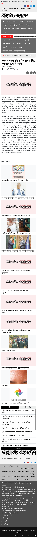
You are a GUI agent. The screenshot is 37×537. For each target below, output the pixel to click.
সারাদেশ (15, 21)
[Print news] (34, 72)
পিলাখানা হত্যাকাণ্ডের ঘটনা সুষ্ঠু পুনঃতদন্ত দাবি (15, 368)
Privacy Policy (13, 458)
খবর (30, 44)
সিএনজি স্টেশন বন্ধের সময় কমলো (15, 436)
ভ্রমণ (8, 477)
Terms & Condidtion (24, 458)
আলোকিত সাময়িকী (19, 51)
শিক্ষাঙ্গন (23, 29)
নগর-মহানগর (6, 44)
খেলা (25, 44)
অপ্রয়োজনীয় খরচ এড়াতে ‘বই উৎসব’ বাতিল (15, 180)
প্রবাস (32, 469)
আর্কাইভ (4, 11)
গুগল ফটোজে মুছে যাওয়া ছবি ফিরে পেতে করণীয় (16, 403)
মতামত (28, 471)
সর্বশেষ (10, 407)
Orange (33, 536)
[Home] (3, 21)
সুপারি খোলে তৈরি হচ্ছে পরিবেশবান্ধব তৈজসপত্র (16, 233)
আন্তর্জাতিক (30, 21)
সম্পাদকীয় (14, 47)
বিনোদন (28, 25)
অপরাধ (33, 477)
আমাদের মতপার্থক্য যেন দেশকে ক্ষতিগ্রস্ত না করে (16, 216)
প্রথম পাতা (10, 40)
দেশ (13, 44)
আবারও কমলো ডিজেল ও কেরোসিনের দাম (17, 445)
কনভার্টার (29, 8)
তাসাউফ (21, 47)
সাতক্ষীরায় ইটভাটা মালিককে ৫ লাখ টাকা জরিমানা (19, 432)
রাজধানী (4, 471)
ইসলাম (21, 25)
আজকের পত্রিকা (7, 515)
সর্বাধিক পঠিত (27, 407)
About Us (5, 458)
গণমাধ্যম (23, 471)
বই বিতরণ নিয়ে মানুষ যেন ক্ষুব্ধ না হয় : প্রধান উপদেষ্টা (18, 198)
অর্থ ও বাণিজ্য (13, 25)
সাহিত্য (23, 477)
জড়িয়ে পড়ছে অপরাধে (8, 350)
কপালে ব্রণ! (5, 385)
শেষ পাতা (18, 40)
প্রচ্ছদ (4, 40)
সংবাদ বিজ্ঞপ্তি (6, 29)
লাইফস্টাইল (15, 29)
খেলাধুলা (5, 25)
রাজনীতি (22, 21)
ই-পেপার (22, 8)
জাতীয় (8, 21)
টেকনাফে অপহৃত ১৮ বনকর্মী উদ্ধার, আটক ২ (17, 428)
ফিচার (32, 466)
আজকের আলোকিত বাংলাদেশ (10, 8)
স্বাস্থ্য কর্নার (26, 40)
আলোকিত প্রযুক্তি (7, 51)
